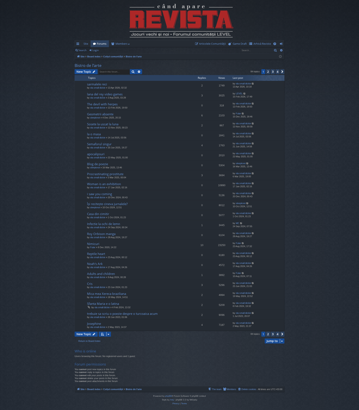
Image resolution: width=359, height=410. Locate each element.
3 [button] (273, 72)
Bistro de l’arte (88, 65)
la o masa (94, 134)
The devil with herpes (102, 104)
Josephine (94, 323)
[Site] (179, 20)
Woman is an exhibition (104, 184)
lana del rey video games (105, 94)
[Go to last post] (81, 86)
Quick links (78, 44)
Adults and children (101, 274)
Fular (238, 113)
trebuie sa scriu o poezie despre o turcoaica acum (122, 314)
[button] (282, 71)
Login (95, 50)
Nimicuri (93, 244)
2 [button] (268, 72)
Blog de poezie (97, 164)
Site (86, 44)
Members (121, 44)
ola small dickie (97, 87)
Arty (172, 400)
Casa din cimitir (98, 214)
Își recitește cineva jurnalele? (107, 204)
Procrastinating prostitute (105, 174)
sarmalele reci (97, 84)
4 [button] (277, 72)
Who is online (85, 351)
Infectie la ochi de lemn (103, 224)
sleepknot (95, 117)
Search (82, 50)
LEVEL (239, 93)
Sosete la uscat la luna (102, 124)
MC (237, 223)
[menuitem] (211, 43)
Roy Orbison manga (101, 234)
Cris (89, 284)
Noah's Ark (95, 264)
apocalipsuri (96, 154)
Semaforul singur (99, 144)
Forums (101, 44)
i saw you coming (99, 194)
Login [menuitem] (282, 44)
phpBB (168, 396)
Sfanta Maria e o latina (103, 304)
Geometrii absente (100, 114)
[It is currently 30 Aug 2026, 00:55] (280, 56)
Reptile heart (96, 254)
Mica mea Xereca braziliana (106, 294)
